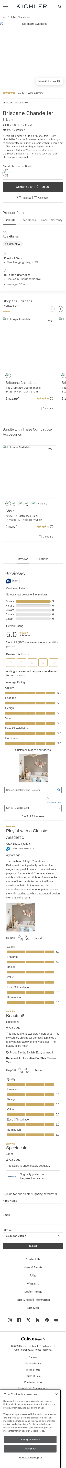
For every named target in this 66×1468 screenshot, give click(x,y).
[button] (10, 662)
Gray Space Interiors (18, 843)
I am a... (7, 1229)
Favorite (26, 197)
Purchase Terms (33, 1382)
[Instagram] (10, 1320)
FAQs (33, 1275)
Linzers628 (12, 1021)
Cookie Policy (38, 1431)
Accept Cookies (30, 1439)
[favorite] (50, 321)
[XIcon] (28, 1320)
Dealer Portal (33, 1291)
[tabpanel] (33, 876)
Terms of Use (33, 1369)
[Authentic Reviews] (13, 580)
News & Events (33, 1267)
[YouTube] (56, 1320)
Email (6, 1215)
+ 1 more (42, 503)
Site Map (33, 1307)
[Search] (59, 6)
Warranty (33, 1283)
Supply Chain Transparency (33, 1388)
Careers (33, 1357)
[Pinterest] (47, 1320)
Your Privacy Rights (30, 1457)
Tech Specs (28, 220)
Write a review (35, 93)
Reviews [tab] (23, 559)
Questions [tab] (42, 559)
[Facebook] (19, 1320)
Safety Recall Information (33, 1299)
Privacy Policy (33, 1363)
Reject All (30, 1448)
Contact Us (33, 1259)
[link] (25, 634)
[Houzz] (38, 1320)
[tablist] (33, 559)
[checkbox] (6, 173)
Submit (33, 1246)
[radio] (6, 173)
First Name (10, 1200)
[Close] (56, 1394)
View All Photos (50, 82)
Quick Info (9, 220)
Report (38, 938)
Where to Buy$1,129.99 (33, 186)
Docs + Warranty (51, 220)
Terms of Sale (33, 1376)
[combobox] (59, 6)
